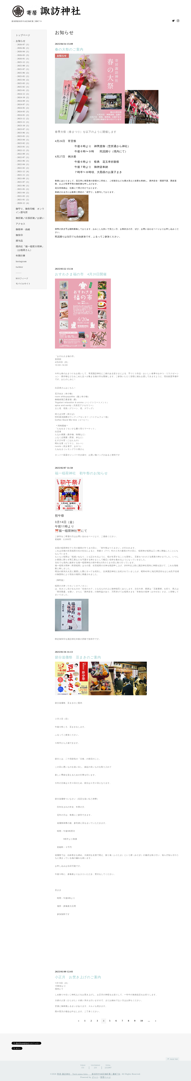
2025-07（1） (23, 69)
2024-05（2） (23, 108)
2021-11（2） (23, 175)
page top (174, 1059)
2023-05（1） (23, 136)
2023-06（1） (23, 133)
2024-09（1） (23, 101)
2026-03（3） (23, 55)
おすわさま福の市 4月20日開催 (81, 274)
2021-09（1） (23, 178)
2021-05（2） (23, 189)
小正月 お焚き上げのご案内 (78, 977)
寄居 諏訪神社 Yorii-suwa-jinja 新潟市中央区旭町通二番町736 (88, 1074)
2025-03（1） (23, 83)
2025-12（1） (23, 62)
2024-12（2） (23, 94)
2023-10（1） (23, 126)
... (149, 1021)
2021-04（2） (23, 192)
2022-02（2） (23, 168)
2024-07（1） (23, 104)
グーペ (95, 1077)
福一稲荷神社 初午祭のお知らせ (81, 473)
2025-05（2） (23, 76)
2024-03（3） (23, 111)
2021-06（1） (23, 185)
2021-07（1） (23, 182)
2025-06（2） (23, 73)
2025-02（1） (23, 87)
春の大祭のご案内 (69, 49)
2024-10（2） (23, 97)
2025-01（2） (23, 90)
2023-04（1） (23, 140)
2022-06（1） (23, 161)
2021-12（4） (23, 171)
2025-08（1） (23, 66)
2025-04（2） (23, 80)
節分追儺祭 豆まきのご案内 (78, 657)
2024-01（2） (23, 115)
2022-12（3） (23, 150)
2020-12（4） (23, 203)
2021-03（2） (23, 196)
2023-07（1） (23, 129)
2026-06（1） (23, 48)
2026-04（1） (23, 52)
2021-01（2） (23, 200)
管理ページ (105, 1077)
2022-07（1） (23, 157)
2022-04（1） (23, 164)
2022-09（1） (23, 154)
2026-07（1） (23, 45)
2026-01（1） (23, 59)
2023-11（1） (23, 122)
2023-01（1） (23, 147)
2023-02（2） (23, 143)
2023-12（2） (23, 118)
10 (141, 1021)
